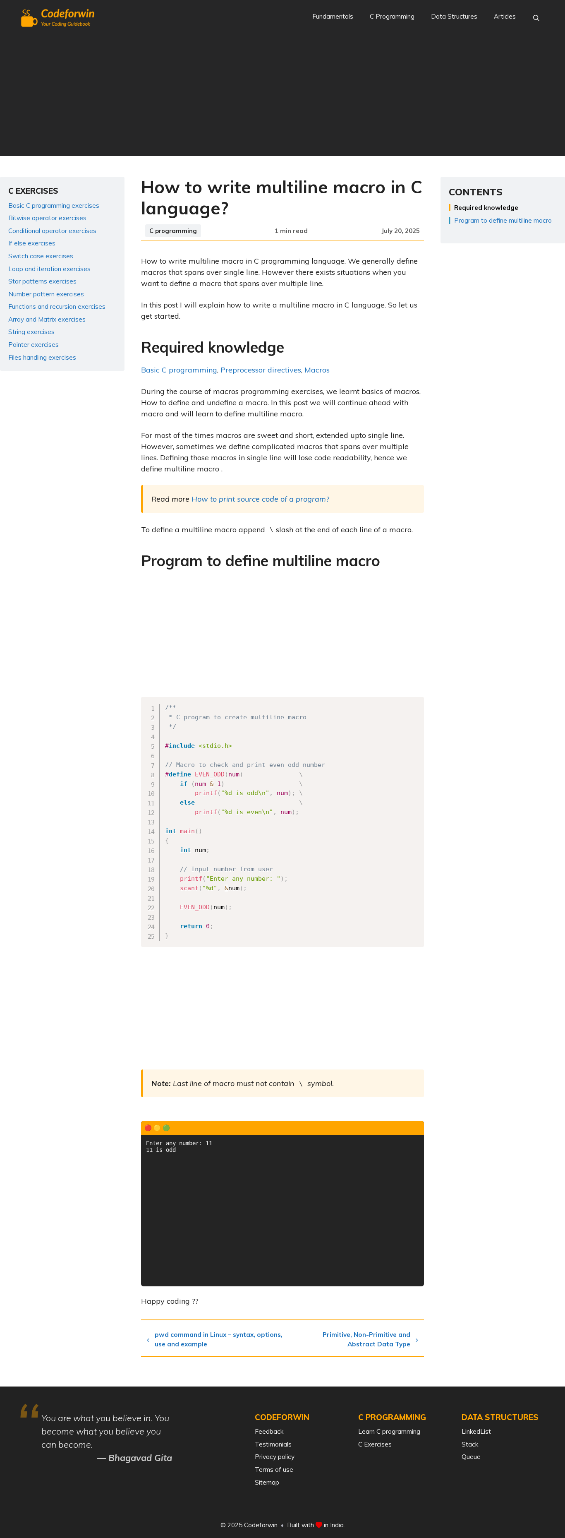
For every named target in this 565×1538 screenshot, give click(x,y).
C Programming (392, 16)
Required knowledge (486, 207)
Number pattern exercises (46, 294)
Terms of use (274, 1469)
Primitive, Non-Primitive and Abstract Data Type (366, 1339)
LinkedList (476, 1431)
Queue (471, 1457)
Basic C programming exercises (53, 205)
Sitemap (267, 1482)
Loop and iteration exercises (49, 269)
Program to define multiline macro (503, 220)
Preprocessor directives (260, 370)
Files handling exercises (42, 357)
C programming (173, 231)
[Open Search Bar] (536, 18)
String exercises (31, 332)
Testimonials (273, 1444)
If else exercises (31, 243)
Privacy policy (274, 1457)
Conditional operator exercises (52, 231)
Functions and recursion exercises (56, 306)
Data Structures (454, 16)
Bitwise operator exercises (47, 218)
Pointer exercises (33, 344)
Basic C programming (179, 370)
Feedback (269, 1431)
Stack (470, 1444)
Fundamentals (332, 16)
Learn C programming (389, 1431)
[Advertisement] (282, 98)
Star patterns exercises (42, 281)
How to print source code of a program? (260, 499)
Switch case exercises (40, 256)
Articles (505, 16)
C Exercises (375, 1444)
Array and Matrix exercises (47, 319)
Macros (317, 370)
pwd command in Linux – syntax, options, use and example (218, 1339)
